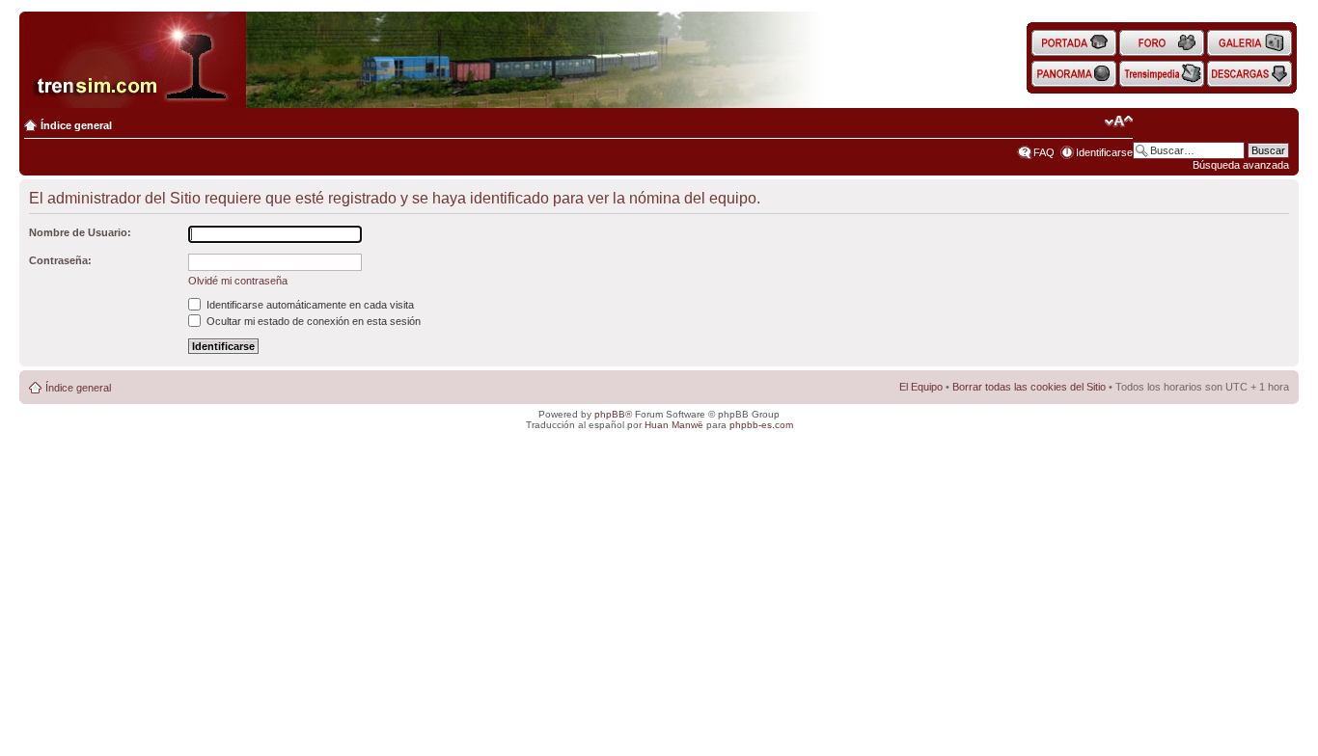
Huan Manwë (674, 424)
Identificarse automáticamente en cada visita (309, 304)
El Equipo (921, 386)
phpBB (609, 414)
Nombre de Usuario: (80, 232)
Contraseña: (60, 260)
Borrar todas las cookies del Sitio (1029, 386)
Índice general (76, 125)
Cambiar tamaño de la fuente (1119, 121)
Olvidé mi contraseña (238, 280)
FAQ (1044, 152)
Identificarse (1104, 152)
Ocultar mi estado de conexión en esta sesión (312, 321)
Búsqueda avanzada (1241, 165)
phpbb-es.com (761, 424)
